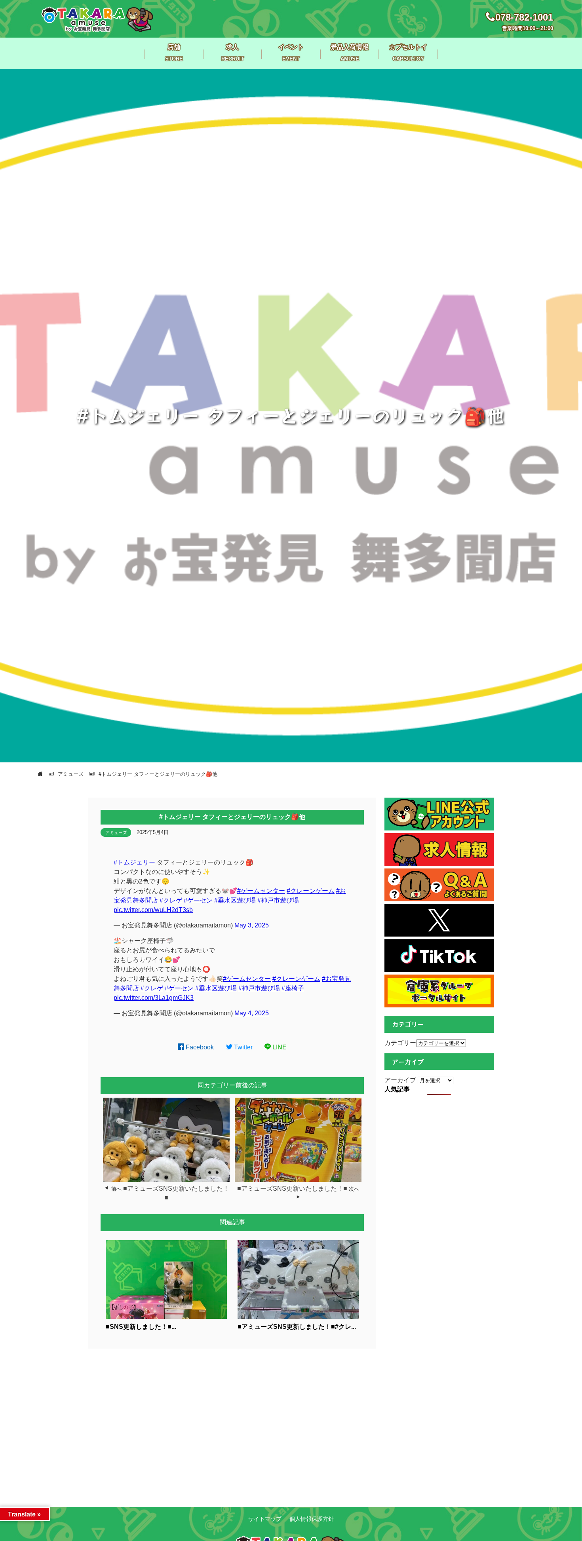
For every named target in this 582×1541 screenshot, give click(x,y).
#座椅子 (292, 988)
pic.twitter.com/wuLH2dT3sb (153, 909)
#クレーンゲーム (311, 890)
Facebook (199, 1047)
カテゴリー (400, 1042)
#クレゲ (171, 900)
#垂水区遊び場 (235, 900)
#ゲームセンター (261, 890)
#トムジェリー (134, 862)
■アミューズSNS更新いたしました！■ (292, 1188)
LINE (279, 1047)
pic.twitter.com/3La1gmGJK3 (154, 997)
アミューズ (116, 832)
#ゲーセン (198, 900)
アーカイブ (400, 1080)
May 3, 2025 (251, 925)
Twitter (242, 1047)
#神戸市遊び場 (278, 900)
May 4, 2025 (251, 1013)
